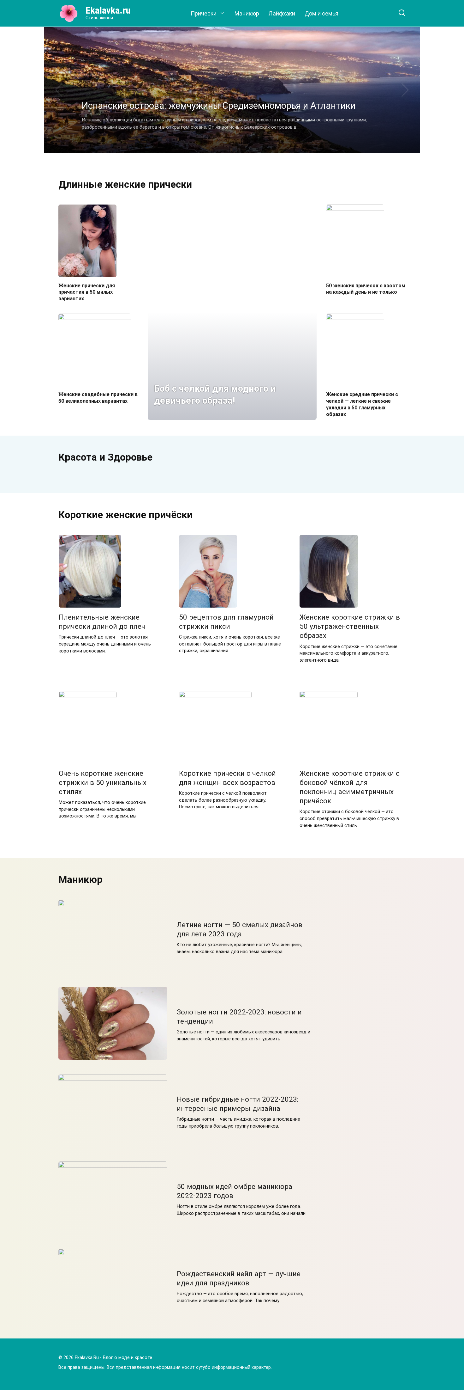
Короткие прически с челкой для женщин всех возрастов (227, 778)
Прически (204, 13)
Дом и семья (321, 13)
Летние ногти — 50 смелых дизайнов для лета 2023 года (239, 929)
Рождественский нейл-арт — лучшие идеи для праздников (238, 1278)
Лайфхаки (282, 13)
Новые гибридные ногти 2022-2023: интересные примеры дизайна (237, 1103)
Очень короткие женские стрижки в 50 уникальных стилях (102, 782)
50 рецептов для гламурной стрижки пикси (226, 621)
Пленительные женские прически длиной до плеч (102, 621)
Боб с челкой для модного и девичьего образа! (215, 394)
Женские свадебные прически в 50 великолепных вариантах (98, 397)
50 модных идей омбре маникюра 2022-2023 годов (234, 1191)
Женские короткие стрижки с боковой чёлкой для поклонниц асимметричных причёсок (350, 787)
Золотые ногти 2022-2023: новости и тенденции (239, 1016)
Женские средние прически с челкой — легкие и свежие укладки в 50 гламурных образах (362, 404)
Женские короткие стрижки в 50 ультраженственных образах (350, 626)
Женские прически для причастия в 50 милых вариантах (86, 292)
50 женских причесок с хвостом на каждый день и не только (365, 288)
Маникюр (247, 13)
